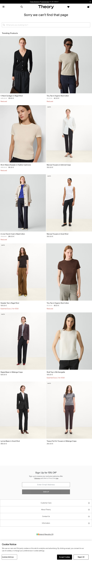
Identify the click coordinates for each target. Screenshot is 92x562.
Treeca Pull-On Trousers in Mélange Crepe (61, 441)
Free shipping (35, 2)
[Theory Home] (46, 7)
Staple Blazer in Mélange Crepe (12, 372)
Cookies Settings (8, 557)
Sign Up (46, 492)
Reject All (81, 557)
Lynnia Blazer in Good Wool (10, 441)
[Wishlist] (68, 7)
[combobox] (46, 24)
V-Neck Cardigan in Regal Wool (12, 96)
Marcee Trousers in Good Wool (57, 234)
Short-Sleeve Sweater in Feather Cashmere (16, 165)
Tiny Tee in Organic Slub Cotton (58, 96)
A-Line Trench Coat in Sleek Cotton (13, 234)
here (57, 478)
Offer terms (37, 478)
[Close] (90, 2)
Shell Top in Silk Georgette (56, 372)
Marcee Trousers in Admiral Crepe (59, 165)
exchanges (45, 2)
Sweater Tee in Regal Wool (10, 303)
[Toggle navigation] (3, 7)
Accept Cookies (64, 557)
